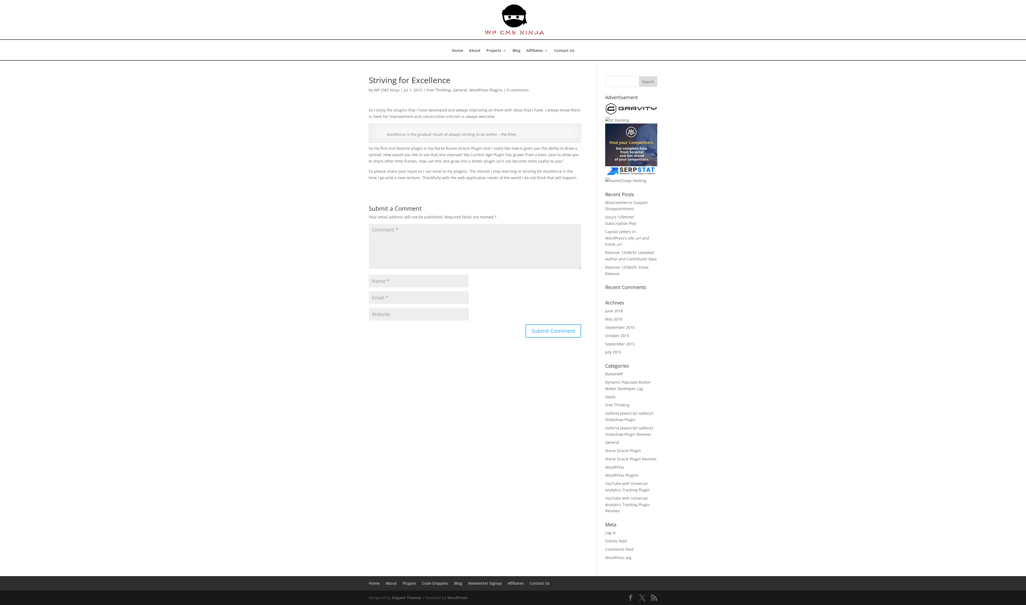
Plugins (409, 583)
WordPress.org (618, 557)
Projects (493, 51)
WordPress (614, 467)
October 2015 (617, 335)
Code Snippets (435, 583)
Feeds (610, 396)
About (474, 51)
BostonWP (614, 373)
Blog (516, 51)
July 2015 (613, 351)
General (460, 90)
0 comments (518, 90)
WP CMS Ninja (386, 90)
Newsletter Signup (485, 583)
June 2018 (614, 310)
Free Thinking (438, 90)
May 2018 (613, 319)
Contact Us (564, 51)
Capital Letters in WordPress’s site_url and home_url (627, 238)
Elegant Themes (406, 597)
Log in (610, 532)
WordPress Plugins (486, 90)
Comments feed (619, 549)
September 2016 (620, 327)
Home (457, 51)
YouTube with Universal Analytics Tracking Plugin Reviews (627, 505)
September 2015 (620, 343)
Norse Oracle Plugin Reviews (630, 458)
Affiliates (534, 51)
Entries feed (616, 541)
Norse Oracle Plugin (623, 450)
